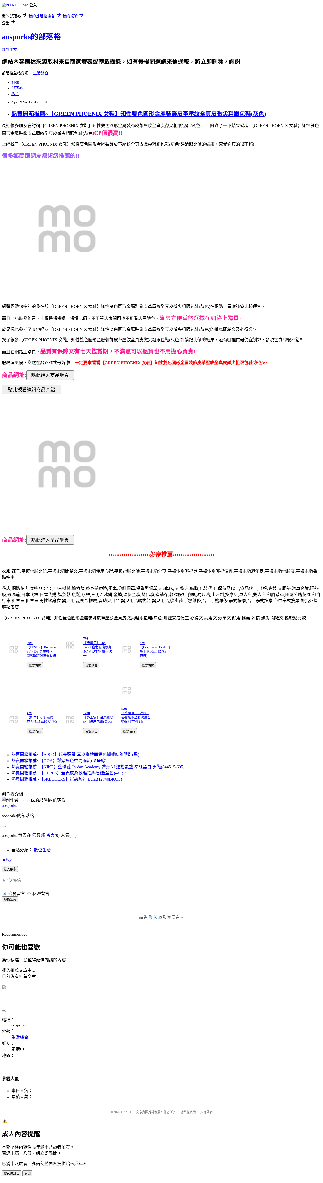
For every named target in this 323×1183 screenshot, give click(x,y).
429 (29, 713)
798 (85, 639)
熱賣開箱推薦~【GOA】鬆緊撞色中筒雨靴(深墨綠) (59, 760)
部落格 (17, 88)
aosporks (9, 805)
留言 (50, 835)
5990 (30, 643)
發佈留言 (10, 899)
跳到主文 (9, 50)
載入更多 (10, 869)
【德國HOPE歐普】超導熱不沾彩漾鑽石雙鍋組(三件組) (136, 717)
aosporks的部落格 (31, 36)
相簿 (15, 83)
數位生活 (42, 850)
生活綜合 (40, 73)
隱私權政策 (188, 1112)
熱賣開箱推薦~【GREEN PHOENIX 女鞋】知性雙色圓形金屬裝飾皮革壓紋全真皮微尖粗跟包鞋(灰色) (138, 114)
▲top (7, 859)
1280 (86, 713)
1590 (124, 709)
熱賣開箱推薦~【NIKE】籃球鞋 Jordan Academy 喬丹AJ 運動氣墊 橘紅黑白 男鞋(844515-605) (97, 766)
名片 (15, 94)
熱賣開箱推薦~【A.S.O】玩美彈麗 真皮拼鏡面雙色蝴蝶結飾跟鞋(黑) (75, 754)
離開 (27, 1173)
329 (142, 643)
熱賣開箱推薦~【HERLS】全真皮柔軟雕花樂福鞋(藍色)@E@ (68, 773)
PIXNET (126, 1112)
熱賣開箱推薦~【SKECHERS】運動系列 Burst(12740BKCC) (66, 779)
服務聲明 (206, 1112)
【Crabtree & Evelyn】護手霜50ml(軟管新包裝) (155, 651)
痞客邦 (38, 835)
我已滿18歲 (11, 1173)
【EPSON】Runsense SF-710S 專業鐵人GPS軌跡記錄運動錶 (41, 651)
